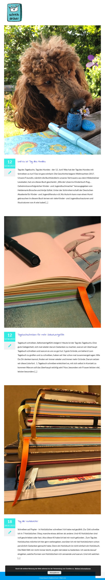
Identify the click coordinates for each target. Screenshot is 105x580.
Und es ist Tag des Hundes (52, 90)
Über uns (62, 578)
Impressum (44, 578)
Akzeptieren (54, 572)
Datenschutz (53, 578)
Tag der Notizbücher (52, 450)
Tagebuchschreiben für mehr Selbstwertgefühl (52, 272)
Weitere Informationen (83, 569)
